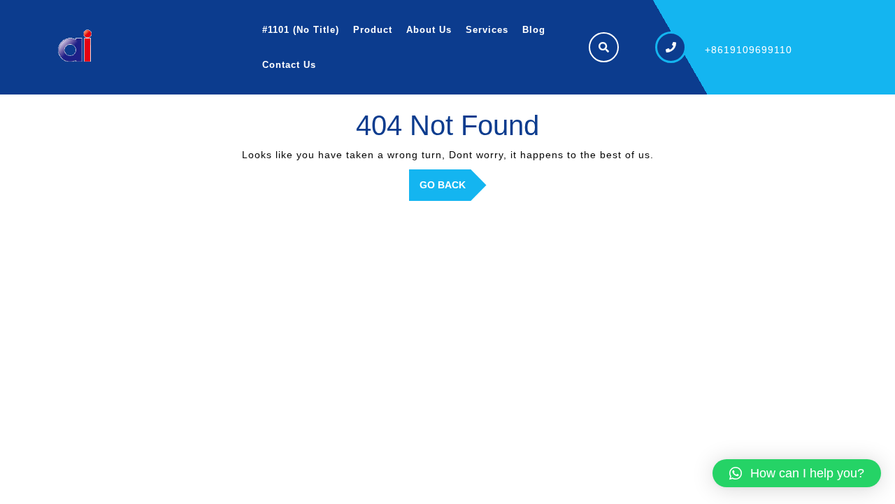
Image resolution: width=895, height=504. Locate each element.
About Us (429, 29)
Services (487, 29)
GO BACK (453, 189)
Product (372, 29)
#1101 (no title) (300, 29)
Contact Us (289, 64)
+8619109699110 (748, 49)
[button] (797, 473)
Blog (533, 29)
